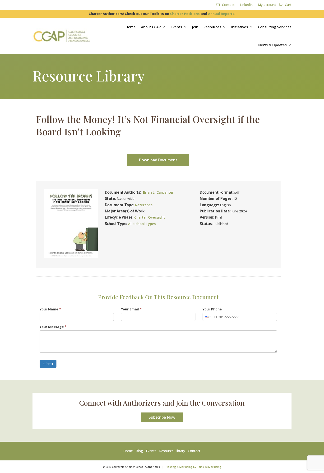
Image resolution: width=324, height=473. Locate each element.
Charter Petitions (185, 13)
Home (130, 26)
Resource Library (172, 451)
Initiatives (239, 26)
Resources (212, 26)
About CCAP (151, 26)
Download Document (158, 160)
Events (176, 26)
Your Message (53, 326)
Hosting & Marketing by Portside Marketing (193, 466)
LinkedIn (246, 5)
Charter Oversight (149, 217)
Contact (228, 5)
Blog (139, 451)
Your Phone (212, 309)
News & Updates (272, 44)
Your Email (131, 309)
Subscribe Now (162, 417)
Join (195, 26)
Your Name (50, 309)
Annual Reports (221, 13)
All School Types (142, 223)
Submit (48, 363)
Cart (288, 5)
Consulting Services (275, 26)
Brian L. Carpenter (158, 192)
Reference (144, 204)
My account (267, 5)
